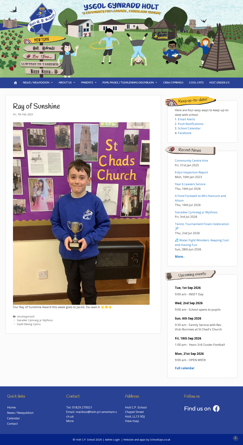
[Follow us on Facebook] (202, 411)
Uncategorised (25, 316)
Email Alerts (186, 119)
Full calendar (184, 368)
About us (65, 82)
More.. (180, 256)
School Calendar (189, 128)
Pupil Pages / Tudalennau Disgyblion (128, 82)
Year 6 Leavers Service (190, 184)
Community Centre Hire (191, 160)
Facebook (184, 133)
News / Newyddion (36, 82)
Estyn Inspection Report (191, 172)
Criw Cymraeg (173, 82)
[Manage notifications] (235, 438)
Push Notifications (191, 124)
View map (132, 421)
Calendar (13, 418)
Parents (87, 82)
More (70, 421)
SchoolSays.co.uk (160, 439)
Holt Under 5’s (219, 82)
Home (11, 407)
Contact (12, 423)
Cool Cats (196, 82)
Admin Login (112, 439)
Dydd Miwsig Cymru (29, 324)
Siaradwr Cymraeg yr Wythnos (35, 320)
